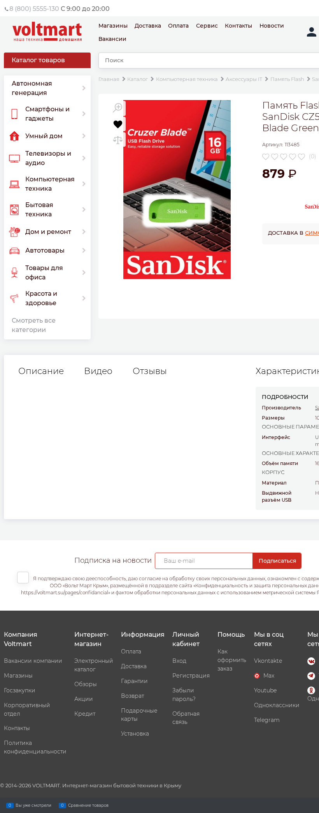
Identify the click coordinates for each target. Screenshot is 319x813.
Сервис (207, 25)
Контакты (238, 25)
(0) (312, 156)
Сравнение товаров (88, 805)
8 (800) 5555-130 (34, 8)
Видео (98, 371)
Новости (271, 25)
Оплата (178, 25)
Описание (41, 371)
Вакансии (112, 38)
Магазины (113, 25)
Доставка (148, 25)
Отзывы (150, 371)
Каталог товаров (38, 60)
